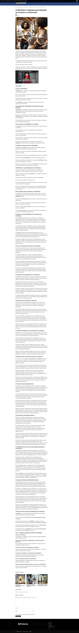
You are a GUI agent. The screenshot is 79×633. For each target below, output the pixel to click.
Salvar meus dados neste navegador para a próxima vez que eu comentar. (25, 614)
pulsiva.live (30, 631)
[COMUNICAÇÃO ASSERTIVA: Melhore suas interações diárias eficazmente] (31, 579)
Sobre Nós (49, 622)
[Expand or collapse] (24, 86)
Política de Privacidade (51, 626)
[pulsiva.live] (21, 3)
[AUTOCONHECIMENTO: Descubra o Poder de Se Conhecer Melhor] (43, 579)
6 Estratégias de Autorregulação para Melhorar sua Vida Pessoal (20, 585)
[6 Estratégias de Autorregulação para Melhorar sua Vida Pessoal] (20, 579)
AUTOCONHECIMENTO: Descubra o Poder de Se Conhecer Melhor (42, 585)
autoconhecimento (19, 358)
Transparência (50, 625)
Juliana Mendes (17, 15)
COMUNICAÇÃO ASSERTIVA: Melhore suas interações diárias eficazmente (31, 585)
